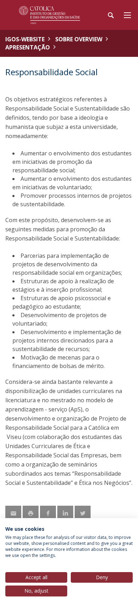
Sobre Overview (78, 39)
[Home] (49, 15)
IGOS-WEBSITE (25, 39)
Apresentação (27, 47)
